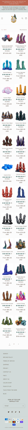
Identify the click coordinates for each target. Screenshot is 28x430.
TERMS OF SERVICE (9, 361)
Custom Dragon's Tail (7, 251)
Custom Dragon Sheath (21, 226)
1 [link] (9, 344)
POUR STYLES (7, 386)
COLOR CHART (7, 382)
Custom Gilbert (7, 328)
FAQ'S (4, 375)
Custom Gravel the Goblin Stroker (21, 329)
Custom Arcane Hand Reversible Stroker (7, 46)
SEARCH (5, 353)
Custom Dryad (20, 251)
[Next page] (18, 344)
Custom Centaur (21, 97)
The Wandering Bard (11, 427)
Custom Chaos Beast (7, 123)
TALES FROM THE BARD (10, 390)
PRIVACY (5, 368)
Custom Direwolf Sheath (7, 200)
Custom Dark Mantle (21, 123)
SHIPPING (6, 364)
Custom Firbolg (21, 303)
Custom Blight (7, 97)
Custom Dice (7, 175)
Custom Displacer (20, 199)
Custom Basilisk (7, 72)
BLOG (4, 393)
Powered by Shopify (19, 427)
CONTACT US (7, 372)
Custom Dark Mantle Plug (7, 149)
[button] (2, 18)
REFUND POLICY (8, 357)
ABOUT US (6, 379)
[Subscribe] (23, 406)
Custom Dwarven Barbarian (20, 277)
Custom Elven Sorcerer (7, 303)
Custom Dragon (7, 226)
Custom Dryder (7, 277)
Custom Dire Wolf (20, 174)
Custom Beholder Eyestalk (20, 73)
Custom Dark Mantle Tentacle (21, 149)
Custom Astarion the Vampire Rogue (20, 46)
